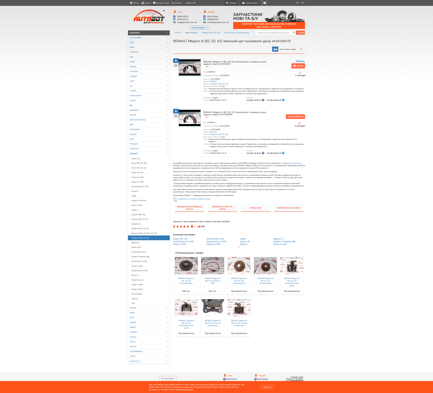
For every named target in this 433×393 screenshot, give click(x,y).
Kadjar (133, 196)
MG (131, 105)
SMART (133, 327)
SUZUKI (133, 337)
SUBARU (133, 332)
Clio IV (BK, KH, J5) (138, 168)
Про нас (134, 2)
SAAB (132, 312)
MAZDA (133, 115)
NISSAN (133, 134)
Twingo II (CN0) (137, 284)
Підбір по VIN (191, 3)
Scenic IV (135, 275)
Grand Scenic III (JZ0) (139, 270)
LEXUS (133, 100)
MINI (131, 124)
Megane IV (135, 242)
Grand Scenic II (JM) (139, 261)
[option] (189, 67)
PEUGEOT (134, 144)
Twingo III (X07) (137, 289)
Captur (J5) (135, 158)
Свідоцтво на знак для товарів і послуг (194, 198)
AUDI (132, 42)
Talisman (134, 298)
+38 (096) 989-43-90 (273, 100)
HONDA (133, 66)
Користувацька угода (184, 389)
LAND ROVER (136, 95)
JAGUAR (133, 76)
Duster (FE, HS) (137, 172)
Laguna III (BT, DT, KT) (139, 219)
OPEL (132, 139)
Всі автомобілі (167, 378)
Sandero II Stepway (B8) (140, 256)
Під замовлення (295, 116)
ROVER (133, 308)
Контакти (176, 2)
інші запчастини (294, 163)
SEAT (132, 317)
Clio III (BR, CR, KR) (139, 163)
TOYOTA (133, 346)
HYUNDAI (134, 71)
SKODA (133, 322)
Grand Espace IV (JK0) (140, 186)
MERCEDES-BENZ (138, 119)
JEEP (132, 81)
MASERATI (134, 110)
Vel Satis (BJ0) (136, 294)
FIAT (131, 57)
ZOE (133, 303)
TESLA (133, 341)
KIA (131, 86)
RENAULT (149, 153)
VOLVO (132, 356)
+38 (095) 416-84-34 (253, 100)
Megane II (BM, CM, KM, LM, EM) (144, 233)
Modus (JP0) (136, 247)
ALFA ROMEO (135, 37)
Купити (300, 66)
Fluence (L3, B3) (137, 177)
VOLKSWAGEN (136, 351)
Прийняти (267, 387)
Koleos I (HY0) (136, 205)
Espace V (135, 191)
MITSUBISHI (135, 129)
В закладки (300, 75)
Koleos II (134, 210)
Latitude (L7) (136, 224)
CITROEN (134, 52)
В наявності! (135, 361)
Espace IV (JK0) (137, 182)
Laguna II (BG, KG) (138, 214)
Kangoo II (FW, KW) (138, 200)
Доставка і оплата (161, 2)
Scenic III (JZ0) (137, 266)
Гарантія (146, 2)
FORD (132, 61)
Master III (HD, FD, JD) (140, 228)
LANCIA (133, 90)
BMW (132, 47)
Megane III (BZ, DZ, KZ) (140, 238)
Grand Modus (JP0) (138, 252)
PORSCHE (134, 148)
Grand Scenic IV (137, 280)
